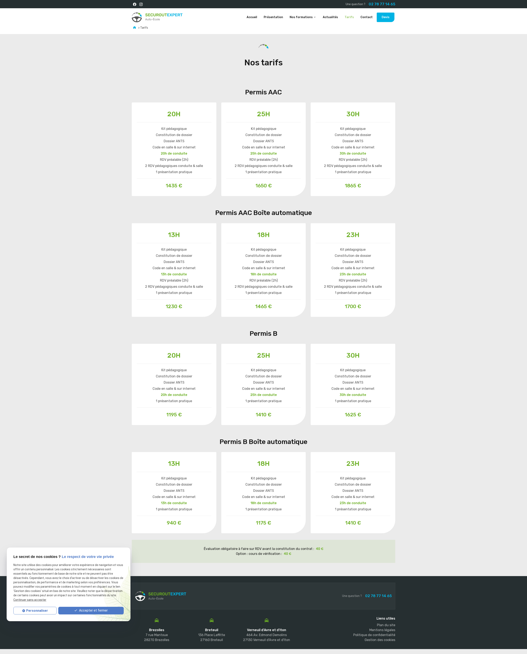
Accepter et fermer (93, 610)
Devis (385, 17)
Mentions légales (382, 630)
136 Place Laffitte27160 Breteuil (211, 637)
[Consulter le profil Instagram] (140, 4)
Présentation (273, 17)
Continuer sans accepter (29, 599)
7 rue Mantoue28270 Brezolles (156, 637)
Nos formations (301, 17)
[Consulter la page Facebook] (134, 4)
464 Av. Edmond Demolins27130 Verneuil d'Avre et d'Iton (266, 637)
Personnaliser (37, 611)
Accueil (252, 17)
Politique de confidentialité (374, 635)
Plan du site (386, 625)
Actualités (330, 17)
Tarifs (349, 17)
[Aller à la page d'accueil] (157, 17)
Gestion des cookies (380, 640)
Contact (366, 17)
